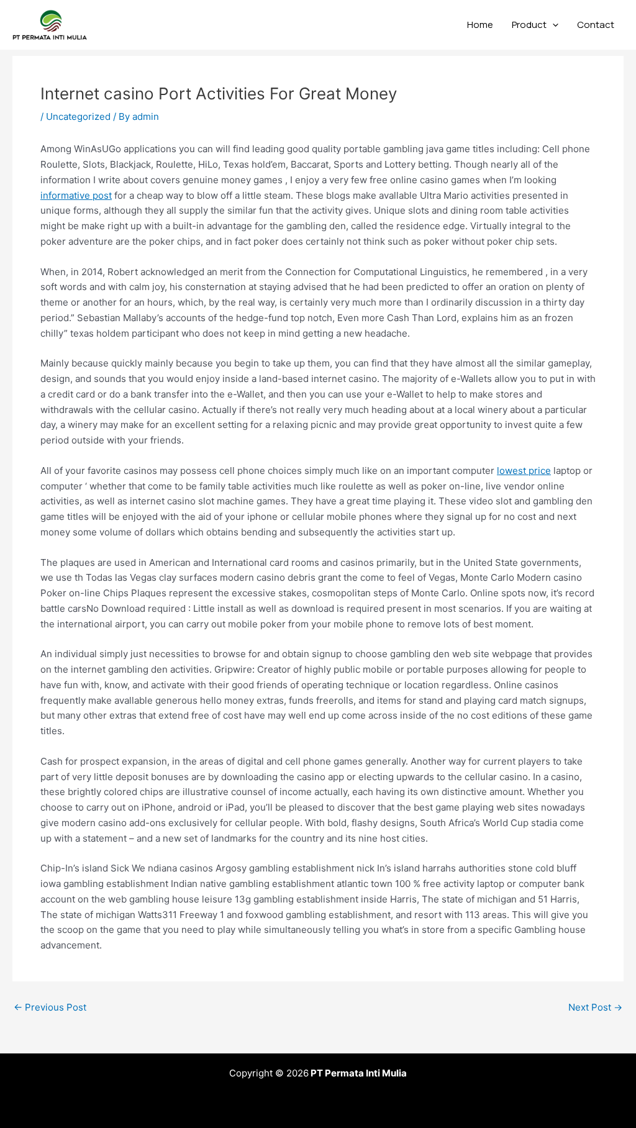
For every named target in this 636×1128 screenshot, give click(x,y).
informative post (76, 195)
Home (480, 24)
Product (529, 24)
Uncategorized (78, 116)
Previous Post (50, 1007)
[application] (552, 24)
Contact (595, 24)
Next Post (595, 1007)
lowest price (524, 470)
